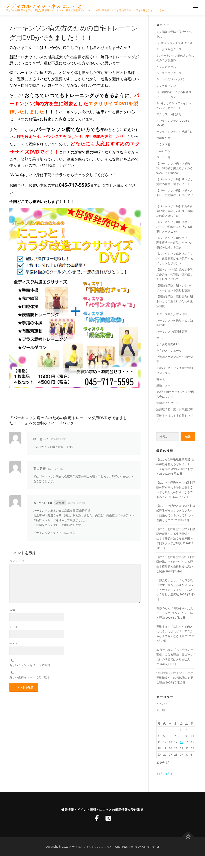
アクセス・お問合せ (169, 114)
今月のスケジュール (169, 350)
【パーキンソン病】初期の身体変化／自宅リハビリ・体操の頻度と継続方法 (174, 211)
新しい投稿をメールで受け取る (29, 677)
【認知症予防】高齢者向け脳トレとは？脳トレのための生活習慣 (174, 301)
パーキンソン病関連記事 (171, 331)
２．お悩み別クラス (169, 49)
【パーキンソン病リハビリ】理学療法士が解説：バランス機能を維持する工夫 (174, 242)
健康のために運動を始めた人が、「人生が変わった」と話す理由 (174, 613)
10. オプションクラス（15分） (175, 43)
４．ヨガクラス (166, 66)
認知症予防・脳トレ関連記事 (174, 409)
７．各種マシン (166, 85)
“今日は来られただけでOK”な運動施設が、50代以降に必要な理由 (174, 677)
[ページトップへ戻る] (188, 837)
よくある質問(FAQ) (168, 344)
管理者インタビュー (169, 403)
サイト (13, 643)
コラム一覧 (163, 157)
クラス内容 (163, 144)
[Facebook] (97, 818)
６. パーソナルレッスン (171, 79)
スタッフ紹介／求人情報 (171, 314)
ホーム (160, 338)
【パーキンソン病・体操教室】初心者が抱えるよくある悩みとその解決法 (174, 168)
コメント (17, 561)
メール (13, 627)
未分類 (160, 710)
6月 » (168, 774)
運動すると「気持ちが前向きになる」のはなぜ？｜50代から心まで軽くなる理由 (174, 631)
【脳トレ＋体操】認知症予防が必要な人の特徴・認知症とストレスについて (174, 274)
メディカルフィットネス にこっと (44, 6)
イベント (162, 703)
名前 (12, 610)
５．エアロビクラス (169, 73)
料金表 (160, 379)
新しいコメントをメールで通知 (29, 665)
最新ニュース (164, 385)
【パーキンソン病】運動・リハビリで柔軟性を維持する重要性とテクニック (174, 226)
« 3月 (159, 774)
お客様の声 (163, 138)
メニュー (195, 7)
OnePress (121, 846)
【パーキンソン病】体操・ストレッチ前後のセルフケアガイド (174, 195)
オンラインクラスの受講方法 (174, 132)
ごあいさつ (163, 151)
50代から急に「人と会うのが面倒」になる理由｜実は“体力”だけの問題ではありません (175, 654)
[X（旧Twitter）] (108, 818)
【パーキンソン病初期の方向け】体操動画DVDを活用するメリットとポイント (174, 258)
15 (181, 742)
